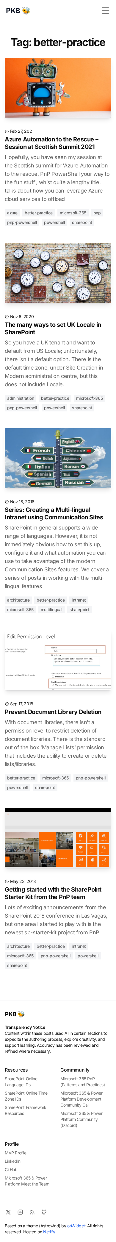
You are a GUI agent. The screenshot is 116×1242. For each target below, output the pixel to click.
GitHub (11, 1169)
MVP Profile (15, 1152)
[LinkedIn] (20, 1212)
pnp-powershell (22, 222)
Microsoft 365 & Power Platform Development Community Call (81, 1098)
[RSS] (32, 1212)
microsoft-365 (73, 212)
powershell (54, 222)
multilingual (51, 609)
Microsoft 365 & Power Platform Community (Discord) (81, 1119)
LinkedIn (13, 1161)
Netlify (49, 1231)
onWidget (76, 1225)
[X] (8, 1212)
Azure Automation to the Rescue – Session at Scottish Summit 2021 (51, 143)
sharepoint (82, 222)
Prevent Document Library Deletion (53, 711)
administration (20, 398)
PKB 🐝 (15, 1014)
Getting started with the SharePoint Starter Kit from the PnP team (53, 893)
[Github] (44, 1212)
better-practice (39, 212)
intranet (79, 599)
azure (12, 212)
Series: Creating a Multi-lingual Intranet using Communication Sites (54, 513)
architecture (18, 599)
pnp (97, 212)
